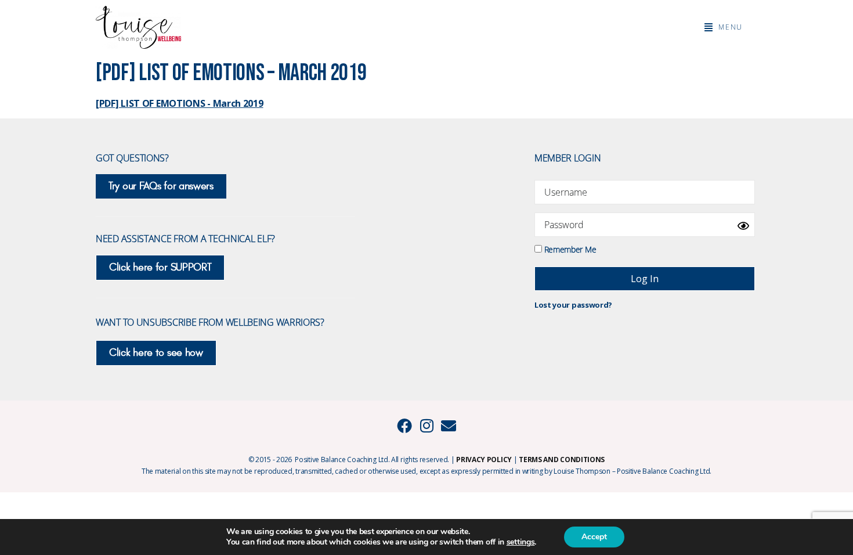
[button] (723, 27)
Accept (594, 536)
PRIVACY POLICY (484, 459)
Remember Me (569, 249)
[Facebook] (404, 425)
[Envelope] (448, 425)
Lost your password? (573, 305)
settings (521, 542)
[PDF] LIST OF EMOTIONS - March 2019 (179, 103)
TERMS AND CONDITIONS (562, 459)
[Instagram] (426, 425)
